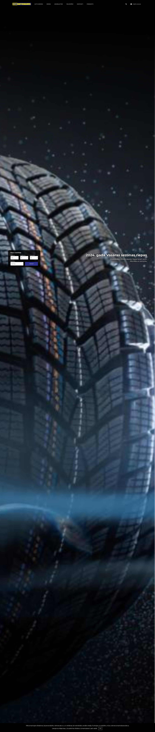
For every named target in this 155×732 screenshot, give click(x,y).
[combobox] (14, 258)
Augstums (22, 255)
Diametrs (32, 255)
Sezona (12, 261)
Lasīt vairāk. (93, 728)
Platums (12, 255)
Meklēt (31, 263)
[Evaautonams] (22, 4)
